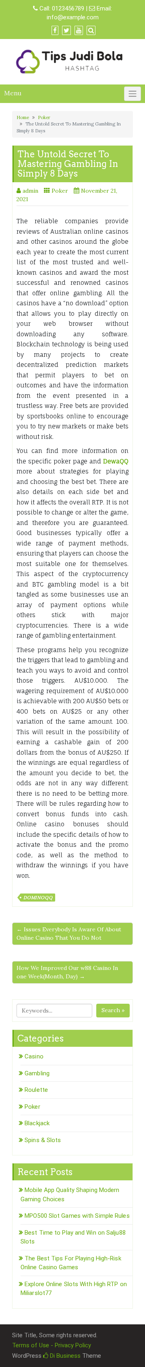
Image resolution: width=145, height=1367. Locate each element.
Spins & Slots (43, 1140)
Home (23, 117)
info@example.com (73, 17)
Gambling (37, 1073)
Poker (44, 117)
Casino (34, 1056)
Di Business (64, 1355)
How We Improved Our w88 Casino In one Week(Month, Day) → (67, 972)
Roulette (36, 1089)
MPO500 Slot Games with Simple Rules (77, 1215)
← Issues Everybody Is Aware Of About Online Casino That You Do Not (69, 933)
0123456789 (68, 8)
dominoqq (37, 897)
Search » (113, 1010)
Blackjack (37, 1123)
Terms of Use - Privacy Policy (51, 1345)
